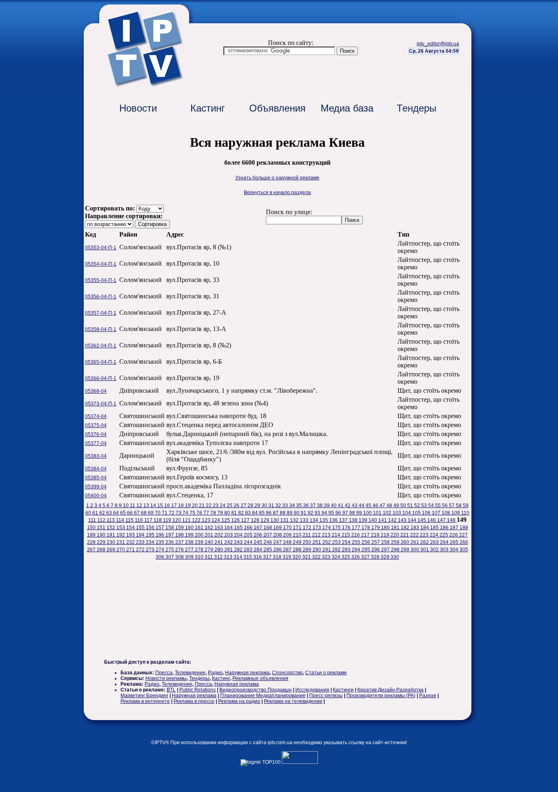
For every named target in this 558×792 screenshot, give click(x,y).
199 (190, 535)
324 (336, 557)
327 (366, 557)
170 (288, 527)
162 (209, 527)
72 (172, 513)
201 (209, 535)
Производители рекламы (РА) (380, 695)
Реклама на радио (239, 701)
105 (417, 513)
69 (151, 513)
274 (160, 550)
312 (219, 557)
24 (223, 505)
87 (276, 513)
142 (393, 520)
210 (298, 535)
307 (170, 557)
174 (327, 527)
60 (88, 513)
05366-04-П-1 (100, 378)
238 (190, 542)
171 (298, 527)
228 (92, 542)
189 (92, 535)
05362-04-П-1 (100, 346)
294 (357, 550)
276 (180, 550)
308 (180, 557)
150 (92, 527)
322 (317, 557)
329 (386, 557)
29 (257, 505)
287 (288, 550)
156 (151, 527)
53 (424, 505)
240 (209, 542)
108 (446, 513)
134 (314, 520)
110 (465, 513)
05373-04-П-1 (100, 404)
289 (307, 550)
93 (318, 513)
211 (307, 535)
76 (199, 513)
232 (131, 542)
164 (229, 527)
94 (324, 513)
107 (437, 513)
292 (337, 550)
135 (324, 520)
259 (396, 542)
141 (383, 520)
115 (130, 520)
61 (95, 513)
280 (219, 550)
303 (445, 550)
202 (219, 535)
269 (111, 550)
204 (239, 535)
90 (297, 513)
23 (216, 505)
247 (278, 542)
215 (346, 535)
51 (410, 505)
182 (406, 527)
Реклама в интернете (145, 701)
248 (288, 542)
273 (151, 550)
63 (109, 513)
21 (202, 505)
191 (111, 535)
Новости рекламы (166, 678)
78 (213, 513)
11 (133, 505)
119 (167, 520)
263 (435, 542)
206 (258, 535)
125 (226, 520)
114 (120, 520)
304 (455, 550)
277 (190, 550)
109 (456, 513)
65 (123, 513)
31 (271, 505)
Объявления (277, 108)
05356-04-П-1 (100, 297)
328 (376, 557)
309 (190, 557)
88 (283, 513)
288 (298, 550)
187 (455, 527)
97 (345, 513)
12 (139, 505)
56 (445, 505)
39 (327, 505)
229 (102, 542)
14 (153, 505)
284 (258, 550)
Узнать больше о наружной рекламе (277, 178)
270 (121, 550)
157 (160, 527)
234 (151, 542)
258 (386, 542)
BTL (171, 690)
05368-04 (96, 391)
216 (356, 535)
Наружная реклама (247, 673)
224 (435, 535)
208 (278, 535)
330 (395, 557)
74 (186, 513)
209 (288, 535)
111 (92, 520)
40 (334, 505)
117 (149, 520)
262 (425, 542)
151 (102, 527)
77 (206, 513)
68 (144, 513)
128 (256, 520)
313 (229, 557)
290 (317, 550)
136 (334, 520)
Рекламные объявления (260, 678)
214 (336, 535)
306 (160, 557)
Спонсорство (287, 673)
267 (92, 550)
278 (200, 550)
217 (366, 535)
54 (431, 505)
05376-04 (96, 434)
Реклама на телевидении (293, 701)
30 (264, 505)
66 (130, 513)
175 (337, 527)
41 (341, 505)
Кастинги (343, 690)
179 (376, 527)
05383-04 (96, 456)
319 (287, 557)
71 (165, 513)
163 (219, 527)
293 (347, 550)
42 (348, 505)
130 (275, 520)
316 (258, 557)
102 (388, 513)
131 (285, 520)
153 (121, 527)
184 (425, 527)
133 (305, 520)
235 (160, 542)
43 (355, 505)
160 (190, 527)
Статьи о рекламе (326, 673)
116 (139, 520)
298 (396, 550)
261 (415, 542)
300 (415, 550)
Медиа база (347, 108)
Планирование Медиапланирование (263, 695)
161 (200, 527)
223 (425, 535)
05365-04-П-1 (100, 362)
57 (452, 505)
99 (359, 513)
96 (338, 513)
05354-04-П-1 (100, 264)
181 (396, 527)
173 (317, 527)
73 (179, 513)
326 (356, 557)
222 (415, 535)
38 (320, 505)
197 (170, 535)
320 (297, 557)
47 (382, 505)
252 (327, 542)
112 (102, 520)
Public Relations (197, 690)
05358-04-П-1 (100, 329)
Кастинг (207, 108)
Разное (427, 695)
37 (313, 505)
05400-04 (96, 496)
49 (396, 505)
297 (386, 550)
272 (141, 550)
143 (403, 520)
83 (248, 513)
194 (141, 535)
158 (170, 527)
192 (121, 535)
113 (111, 520)
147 (442, 520)
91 (304, 513)
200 (200, 535)
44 (362, 505)
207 (268, 535)
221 (405, 535)
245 (258, 542)
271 (131, 550)
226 (454, 535)
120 (177, 520)
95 (331, 513)
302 (435, 550)
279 (209, 550)
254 (347, 542)
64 (116, 513)
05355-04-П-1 (100, 280)
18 (181, 505)
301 (425, 550)
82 (241, 513)
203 (229, 535)
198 (180, 535)
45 (369, 505)
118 (158, 520)
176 (347, 527)
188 (464, 527)
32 (278, 505)
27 (244, 505)
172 (307, 527)
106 (427, 513)
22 (209, 505)
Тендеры (416, 108)
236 (170, 542)
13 (146, 505)
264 (445, 542)
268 (102, 550)
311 (209, 557)
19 (188, 505)
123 (207, 520)
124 (216, 520)
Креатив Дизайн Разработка (390, 690)
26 (237, 505)
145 (422, 520)
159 (180, 527)
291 (327, 550)
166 (249, 527)
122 (197, 520)
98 (352, 513)
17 (174, 505)
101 (378, 513)
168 (268, 527)
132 (295, 520)
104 (407, 513)
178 (366, 527)
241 (219, 542)
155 (141, 527)
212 (317, 535)
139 (363, 520)
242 (229, 542)
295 (366, 550)
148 (452, 520)
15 (160, 505)
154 (131, 527)
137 (344, 520)
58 (459, 505)
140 (373, 520)
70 (158, 513)
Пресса (163, 673)
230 (111, 542)
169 (278, 527)
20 (195, 505)
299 (406, 550)
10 (126, 505)
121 (187, 520)
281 (229, 550)
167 (258, 527)
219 (386, 535)
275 (170, 550)
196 (160, 535)
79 (220, 513)
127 (246, 520)
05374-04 (96, 416)
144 (412, 520)
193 (131, 535)
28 (251, 505)
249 (298, 542)
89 (290, 513)
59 (466, 505)
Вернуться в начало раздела (277, 192)
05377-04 (96, 443)
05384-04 (96, 469)
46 (376, 505)
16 (167, 505)
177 (357, 527)
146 (432, 520)
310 (200, 557)
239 (200, 542)
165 (239, 527)
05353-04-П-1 (100, 248)
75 (193, 513)
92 (311, 513)
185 (435, 527)
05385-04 (96, 478)
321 (307, 557)
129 (265, 520)
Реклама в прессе (194, 701)
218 (376, 535)
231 (121, 542)
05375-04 (96, 425)
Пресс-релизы (326, 695)
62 (102, 513)
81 (234, 513)
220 (395, 535)
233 (141, 542)
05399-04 (96, 487)
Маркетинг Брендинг (144, 695)
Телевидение (190, 673)
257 (376, 542)
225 (444, 535)
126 (236, 520)
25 (230, 505)
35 (299, 505)
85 (262, 513)
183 (415, 527)
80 (227, 513)
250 (307, 542)
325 (346, 557)
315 (248, 557)
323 (327, 557)
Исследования (312, 690)
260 (406, 542)
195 (151, 535)
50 (403, 505)
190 (102, 535)
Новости (138, 108)
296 (376, 550)
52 (417, 505)
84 (255, 513)
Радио (215, 673)
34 (292, 505)
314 (238, 557)
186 (445, 527)
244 (249, 542)
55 (438, 505)
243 (239, 542)
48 (389, 505)
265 (455, 542)
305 (464, 550)
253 (337, 542)
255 (357, 542)
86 (269, 513)
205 (249, 535)
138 (354, 520)
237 (180, 542)
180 (386, 527)
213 (327, 535)
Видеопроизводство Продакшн (255, 690)
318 (278, 557)
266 (464, 542)
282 (239, 550)
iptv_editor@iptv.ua (438, 44)
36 (306, 505)
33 (285, 505)
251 (317, 542)
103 (397, 513)
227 (463, 535)
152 (111, 527)
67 (137, 513)
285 (268, 550)
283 (249, 550)
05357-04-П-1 (100, 313)
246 (268, 542)
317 (268, 557)
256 (366, 542)
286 (278, 550)
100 (368, 513)
